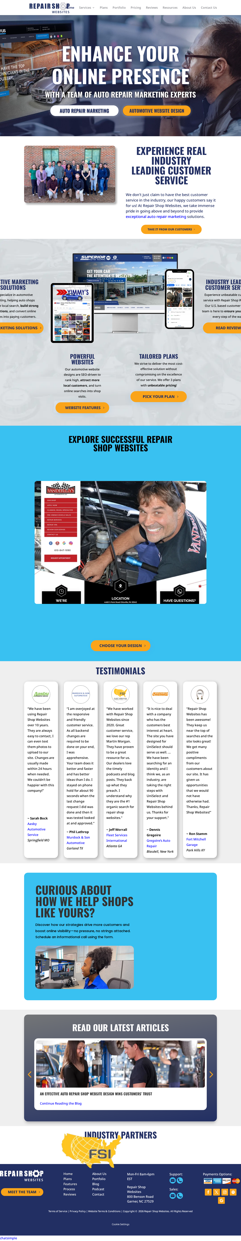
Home (70, 8)
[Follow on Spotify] (233, 1192)
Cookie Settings (120, 1224)
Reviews (152, 8)
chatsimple (8, 1238)
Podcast (98, 1189)
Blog (95, 1184)
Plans (104, 8)
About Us (189, 8)
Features (70, 1184)
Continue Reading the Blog (61, 1103)
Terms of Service (57, 1211)
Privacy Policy (78, 1211)
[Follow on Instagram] (224, 1192)
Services (85, 8)
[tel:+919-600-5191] (180, 1182)
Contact (98, 1194)
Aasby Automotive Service (36, 829)
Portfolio (119, 8)
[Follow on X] (216, 1192)
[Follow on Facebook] (208, 1192)
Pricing (136, 8)
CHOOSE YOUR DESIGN (120, 645)
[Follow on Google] (221, 1200)
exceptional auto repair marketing (156, 216)
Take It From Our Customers (170, 229)
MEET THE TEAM (22, 1191)
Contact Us (209, 8)
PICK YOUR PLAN (159, 396)
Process (69, 1189)
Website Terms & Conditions (104, 1211)
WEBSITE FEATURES (83, 407)
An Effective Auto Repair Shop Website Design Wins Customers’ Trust (96, 1093)
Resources (170, 8)
